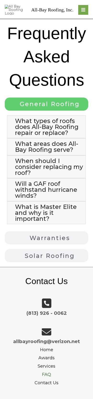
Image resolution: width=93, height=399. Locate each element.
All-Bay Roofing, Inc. (52, 9)
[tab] (46, 104)
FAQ (46, 374)
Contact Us (46, 382)
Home (46, 349)
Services (46, 366)
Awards (46, 357)
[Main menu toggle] (83, 10)
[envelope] (46, 332)
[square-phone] (46, 303)
